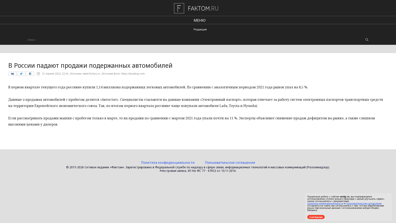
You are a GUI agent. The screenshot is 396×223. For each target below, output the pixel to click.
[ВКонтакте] (12, 74)
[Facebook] (30, 74)
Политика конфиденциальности (168, 162)
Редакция (200, 29)
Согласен (316, 217)
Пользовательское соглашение (230, 162)
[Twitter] (21, 74)
